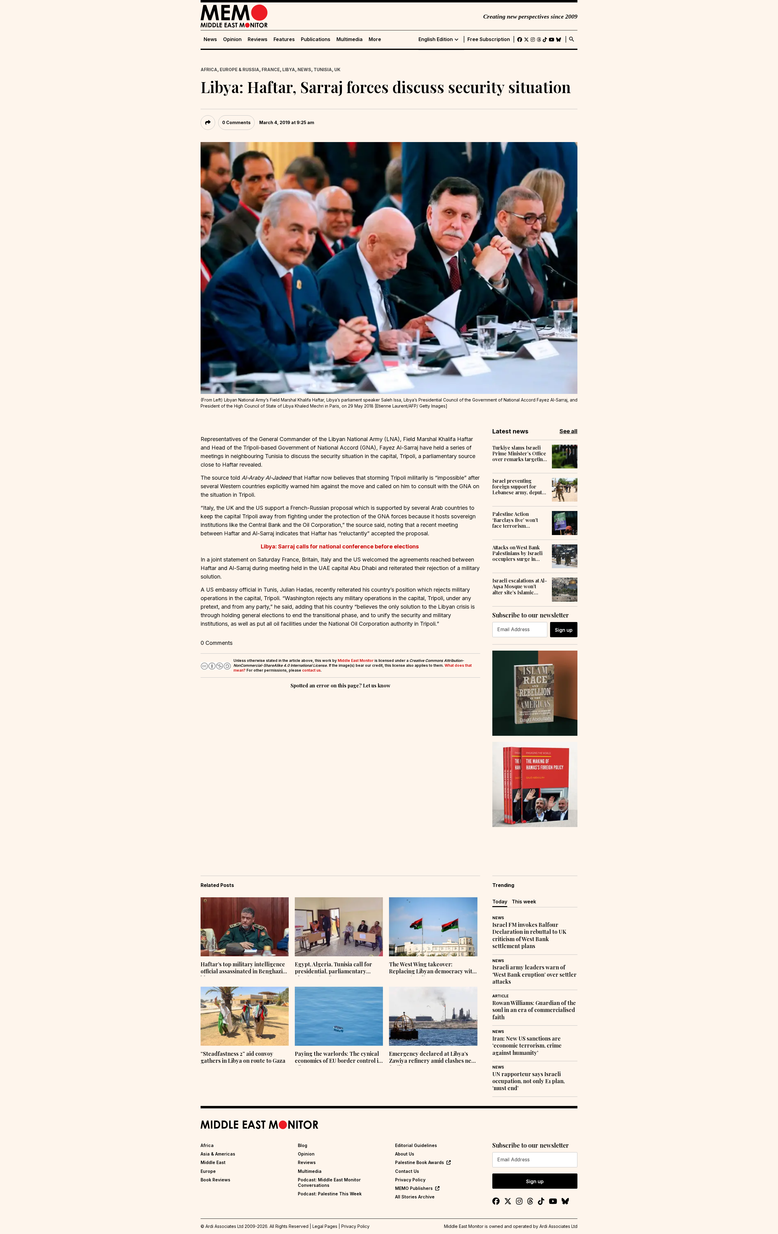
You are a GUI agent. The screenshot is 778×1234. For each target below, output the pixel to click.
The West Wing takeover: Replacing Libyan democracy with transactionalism (432, 968)
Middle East (213, 1162)
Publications (315, 39)
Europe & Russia (239, 69)
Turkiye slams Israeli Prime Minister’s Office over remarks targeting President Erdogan (519, 453)
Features (284, 39)
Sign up (564, 630)
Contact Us (407, 1171)
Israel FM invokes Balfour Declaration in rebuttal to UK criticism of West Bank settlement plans (529, 935)
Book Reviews (215, 1179)
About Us (404, 1153)
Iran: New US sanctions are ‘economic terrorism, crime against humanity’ (527, 1045)
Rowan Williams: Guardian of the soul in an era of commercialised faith (534, 1010)
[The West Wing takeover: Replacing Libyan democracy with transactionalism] (433, 926)
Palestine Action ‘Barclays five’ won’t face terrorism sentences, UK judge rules (515, 520)
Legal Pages (324, 1226)
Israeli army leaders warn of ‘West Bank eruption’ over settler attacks (534, 974)
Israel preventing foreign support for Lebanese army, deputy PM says (518, 486)
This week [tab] (524, 902)
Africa (209, 69)
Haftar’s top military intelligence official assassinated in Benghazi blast (243, 968)
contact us (311, 670)
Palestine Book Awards (419, 1162)
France (271, 69)
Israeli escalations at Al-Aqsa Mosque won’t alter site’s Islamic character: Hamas (519, 586)
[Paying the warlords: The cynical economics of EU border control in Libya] (339, 1016)
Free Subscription (488, 39)
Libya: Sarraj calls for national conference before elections (340, 546)
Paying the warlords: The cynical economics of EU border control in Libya (338, 1057)
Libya (288, 69)
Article (500, 996)
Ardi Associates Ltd (558, 1226)
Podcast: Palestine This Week (330, 1193)
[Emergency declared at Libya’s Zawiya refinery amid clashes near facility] (433, 1016)
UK (337, 69)
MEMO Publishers (414, 1188)
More (375, 39)
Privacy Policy (410, 1179)
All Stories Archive (415, 1196)
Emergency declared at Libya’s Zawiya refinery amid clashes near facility (433, 1057)
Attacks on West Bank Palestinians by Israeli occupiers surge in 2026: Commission (517, 553)
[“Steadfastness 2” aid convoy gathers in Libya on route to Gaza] (245, 1016)
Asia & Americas (218, 1153)
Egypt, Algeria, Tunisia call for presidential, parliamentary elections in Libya (333, 968)
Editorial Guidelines (416, 1145)
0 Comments (236, 122)
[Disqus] (340, 773)
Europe (208, 1171)
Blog (302, 1145)
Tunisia (323, 69)
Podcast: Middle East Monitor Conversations (329, 1182)
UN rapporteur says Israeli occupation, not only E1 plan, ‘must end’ (528, 1081)
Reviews (257, 39)
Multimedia (349, 39)
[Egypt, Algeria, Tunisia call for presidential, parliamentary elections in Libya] (339, 926)
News (210, 39)
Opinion (232, 39)
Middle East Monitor (356, 660)
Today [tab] (499, 902)
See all (568, 431)
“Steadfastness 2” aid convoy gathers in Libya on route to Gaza (243, 1057)
